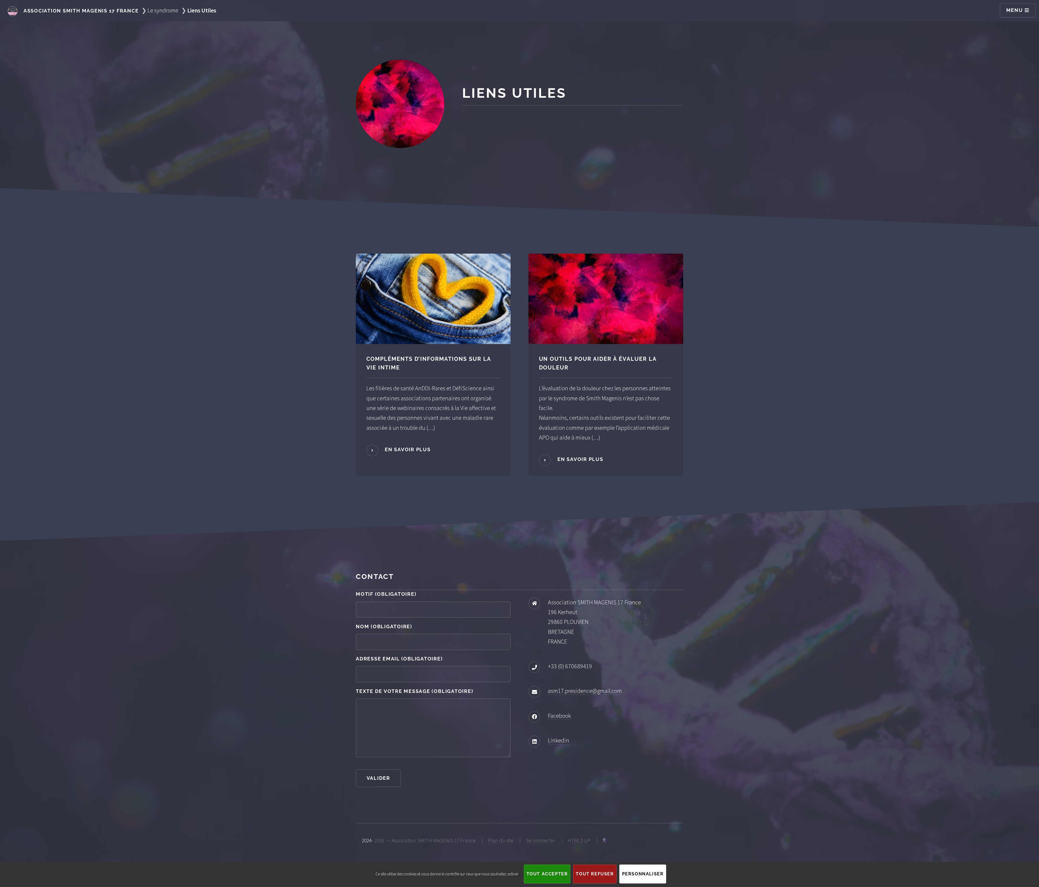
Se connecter (540, 840)
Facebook (559, 715)
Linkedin (558, 740)
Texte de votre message (414, 691)
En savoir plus (406, 449)
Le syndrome (162, 10)
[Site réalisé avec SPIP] (605, 840)
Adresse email (399, 659)
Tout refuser (595, 873)
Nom (384, 626)
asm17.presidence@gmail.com (585, 691)
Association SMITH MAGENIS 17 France (80, 11)
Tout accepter (547, 873)
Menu (1015, 10)
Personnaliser (643, 873)
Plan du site (501, 840)
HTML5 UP (579, 840)
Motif (386, 594)
